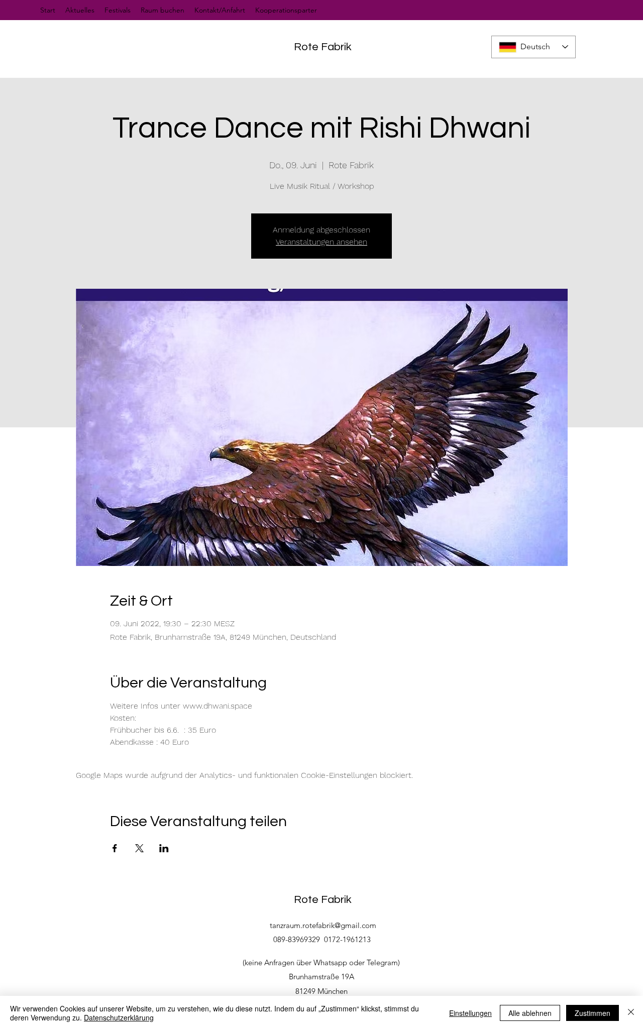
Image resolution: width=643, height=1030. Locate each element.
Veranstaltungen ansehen (321, 242)
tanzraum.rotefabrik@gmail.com (323, 925)
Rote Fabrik (323, 47)
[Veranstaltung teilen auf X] (139, 848)
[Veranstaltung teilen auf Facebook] (115, 848)
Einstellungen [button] (470, 1013)
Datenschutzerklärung (119, 1017)
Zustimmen (592, 1013)
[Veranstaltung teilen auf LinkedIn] (164, 848)
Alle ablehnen (530, 1013)
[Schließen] (631, 1013)
